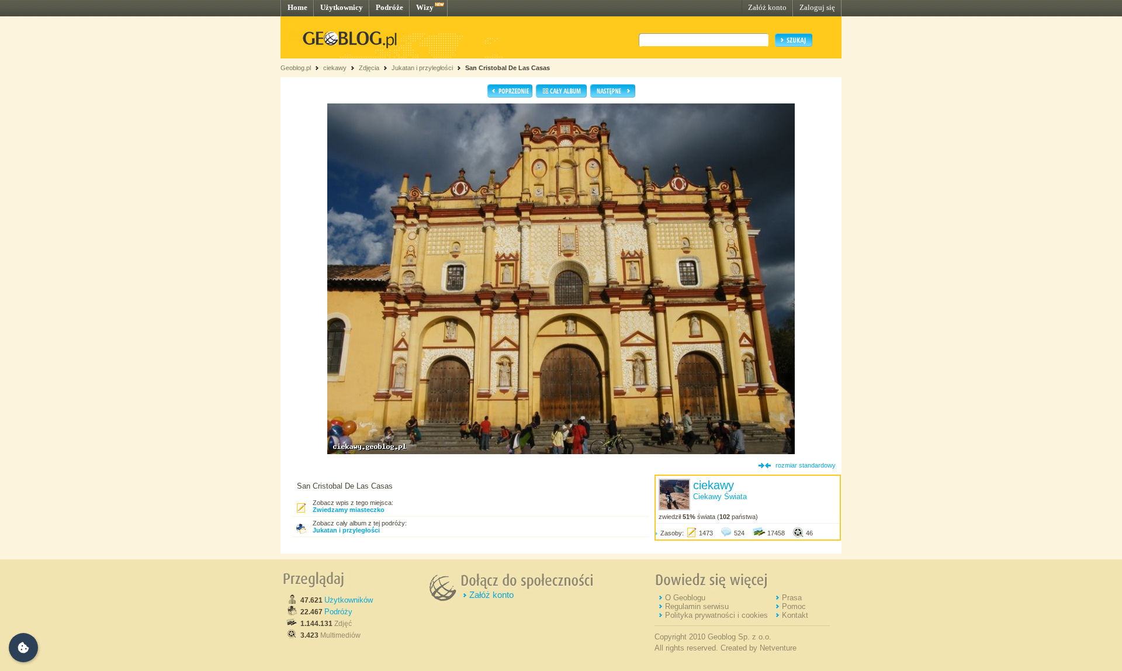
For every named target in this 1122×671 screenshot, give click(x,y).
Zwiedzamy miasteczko (349, 509)
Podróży (338, 611)
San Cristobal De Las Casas (507, 67)
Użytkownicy (341, 7)
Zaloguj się (817, 7)
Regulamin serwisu (697, 606)
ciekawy (335, 67)
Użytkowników (348, 600)
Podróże (389, 7)
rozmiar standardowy (805, 465)
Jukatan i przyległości (422, 67)
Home (297, 7)
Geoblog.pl (295, 67)
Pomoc (794, 606)
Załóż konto (767, 7)
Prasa (792, 597)
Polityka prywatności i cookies (716, 615)
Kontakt (795, 615)
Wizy (425, 7)
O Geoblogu (685, 597)
